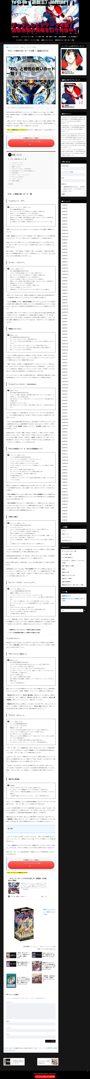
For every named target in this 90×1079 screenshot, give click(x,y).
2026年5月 (65, 214)
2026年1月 (65, 227)
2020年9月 (65, 428)
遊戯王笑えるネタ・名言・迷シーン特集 (64, 40)
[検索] (84, 610)
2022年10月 (65, 350)
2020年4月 (65, 444)
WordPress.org (66, 540)
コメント (9, 1002)
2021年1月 (65, 416)
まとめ (11, 183)
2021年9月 (65, 391)
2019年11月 (65, 460)
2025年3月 (65, 258)
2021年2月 (65, 413)
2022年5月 (65, 365)
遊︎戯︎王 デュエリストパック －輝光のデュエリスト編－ (49, 912)
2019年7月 (65, 473)
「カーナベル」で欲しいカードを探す (44, 1076)
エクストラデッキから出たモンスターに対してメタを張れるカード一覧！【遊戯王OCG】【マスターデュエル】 (73, 135)
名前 (8, 1021)
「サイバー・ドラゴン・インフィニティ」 (21, 174)
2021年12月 (65, 381)
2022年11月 (65, 347)
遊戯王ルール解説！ (67, 578)
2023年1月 (65, 340)
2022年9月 (65, 353)
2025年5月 (65, 252)
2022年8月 (65, 356)
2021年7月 (65, 397)
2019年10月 (65, 463)
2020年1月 (65, 454)
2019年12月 (65, 457)
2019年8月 (65, 469)
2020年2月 (65, 450)
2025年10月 (65, 236)
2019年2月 (65, 488)
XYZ (43, 949)
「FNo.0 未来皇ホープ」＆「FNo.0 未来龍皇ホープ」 (23, 170)
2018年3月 (65, 520)
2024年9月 (65, 277)
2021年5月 (65, 403)
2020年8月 (65, 432)
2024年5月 (65, 290)
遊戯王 (64, 569)
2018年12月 (65, 495)
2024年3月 (65, 296)
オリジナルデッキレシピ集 (27, 36)
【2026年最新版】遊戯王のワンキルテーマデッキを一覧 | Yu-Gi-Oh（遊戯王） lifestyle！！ (73, 121)
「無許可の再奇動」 (15, 180)
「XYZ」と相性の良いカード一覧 (17, 159)
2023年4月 (65, 331)
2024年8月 (65, 280)
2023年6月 (65, 325)
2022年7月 (65, 359)
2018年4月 (65, 517)
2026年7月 (65, 208)
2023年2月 (65, 337)
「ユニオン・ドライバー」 (17, 164)
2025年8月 (65, 243)
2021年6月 (65, 400)
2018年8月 (65, 507)
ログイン (64, 531)
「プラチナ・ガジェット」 (17, 178)
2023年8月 (65, 318)
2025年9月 (65, 239)
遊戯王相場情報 (62, 36)
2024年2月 (65, 299)
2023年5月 (65, 328)
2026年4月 (65, 217)
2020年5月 (65, 441)
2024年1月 (65, 302)
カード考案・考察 (40, 36)
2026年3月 (65, 221)
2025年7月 (65, 246)
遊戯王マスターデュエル (47, 40)
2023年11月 (65, 309)
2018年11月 (65, 498)
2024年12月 (65, 268)
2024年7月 (65, 284)
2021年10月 (65, 388)
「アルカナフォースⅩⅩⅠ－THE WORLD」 (21, 168)
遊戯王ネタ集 (65, 572)
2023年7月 (65, 321)
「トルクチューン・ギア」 (17, 162)
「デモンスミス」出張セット (17, 176)
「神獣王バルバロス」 (16, 166)
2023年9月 (65, 315)
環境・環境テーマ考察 (51, 36)
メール (8, 1027)
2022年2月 (65, 375)
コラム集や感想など (73, 36)
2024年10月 (65, 274)
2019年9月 (65, 466)
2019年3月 (65, 485)
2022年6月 (65, 362)
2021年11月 (65, 384)
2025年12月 (65, 230)
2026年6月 (65, 211)
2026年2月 (65, 224)
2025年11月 (65, 233)
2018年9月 (65, 504)
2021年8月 (65, 394)
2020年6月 (65, 438)
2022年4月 (65, 369)
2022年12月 (65, 343)
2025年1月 (65, 265)
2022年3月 (65, 372)
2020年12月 (65, 419)
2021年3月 (65, 410)
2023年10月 (65, 312)
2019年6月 (65, 476)
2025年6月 (65, 249)
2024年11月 (65, 271)
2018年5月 (65, 513)
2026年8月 (65, 205)
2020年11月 (65, 422)
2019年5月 (65, 479)
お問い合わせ (15, 36)
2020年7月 (65, 435)
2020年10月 (65, 425)
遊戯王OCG (53, 949)
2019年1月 (65, 491)
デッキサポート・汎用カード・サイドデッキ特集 (27, 40)
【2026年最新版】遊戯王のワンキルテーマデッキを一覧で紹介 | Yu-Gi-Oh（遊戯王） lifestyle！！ (73, 153)
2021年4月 (65, 406)
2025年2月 (65, 262)
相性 (47, 949)
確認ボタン (64, 184)
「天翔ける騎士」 (15, 172)
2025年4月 (65, 255)
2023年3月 (65, 334)
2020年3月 (65, 447)
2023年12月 (65, 306)
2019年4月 (65, 482)
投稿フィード (65, 534)
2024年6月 (65, 287)
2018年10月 (65, 501)
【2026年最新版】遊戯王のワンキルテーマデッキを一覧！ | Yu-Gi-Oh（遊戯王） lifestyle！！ (73, 129)
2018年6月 (65, 510)
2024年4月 (65, 293)
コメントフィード (67, 537)
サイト (8, 1034)
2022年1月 (65, 378)
